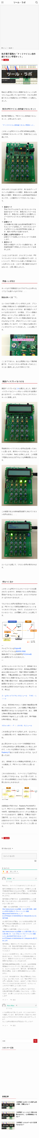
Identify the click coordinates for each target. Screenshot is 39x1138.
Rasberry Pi (6, 752)
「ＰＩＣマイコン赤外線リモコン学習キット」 (18, 125)
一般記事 (6, 60)
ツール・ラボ (20, 2)
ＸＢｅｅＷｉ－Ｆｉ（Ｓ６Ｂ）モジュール (17, 725)
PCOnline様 (27, 654)
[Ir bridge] (20, 355)
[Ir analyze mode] (20, 505)
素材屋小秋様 (21, 651)
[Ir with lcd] (20, 442)
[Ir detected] (20, 558)
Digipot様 (17, 648)
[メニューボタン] (2, 2)
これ (17, 388)
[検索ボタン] (36, 2)
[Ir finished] (20, 183)
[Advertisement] (19, 26)
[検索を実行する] (35, 1041)
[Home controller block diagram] (20, 799)
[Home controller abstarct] (20, 642)
